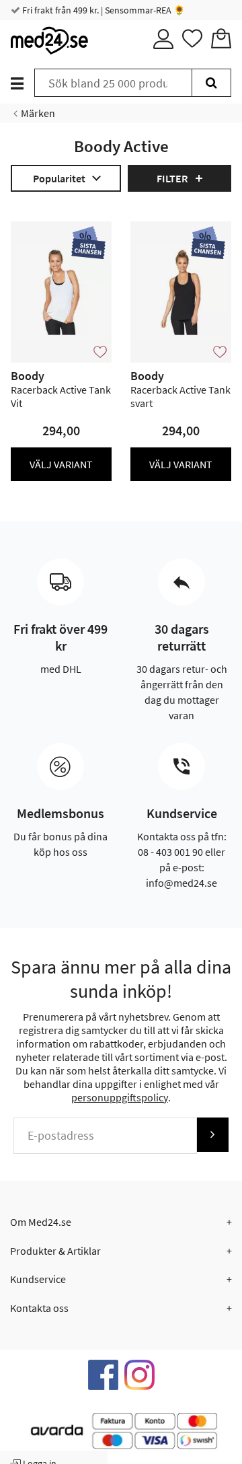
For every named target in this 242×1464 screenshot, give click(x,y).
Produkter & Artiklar (55, 1250)
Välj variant (61, 464)
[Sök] (211, 83)
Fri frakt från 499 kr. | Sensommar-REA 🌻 (102, 10)
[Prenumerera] (212, 1135)
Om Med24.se (40, 1222)
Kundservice (38, 1279)
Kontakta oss (39, 1308)
